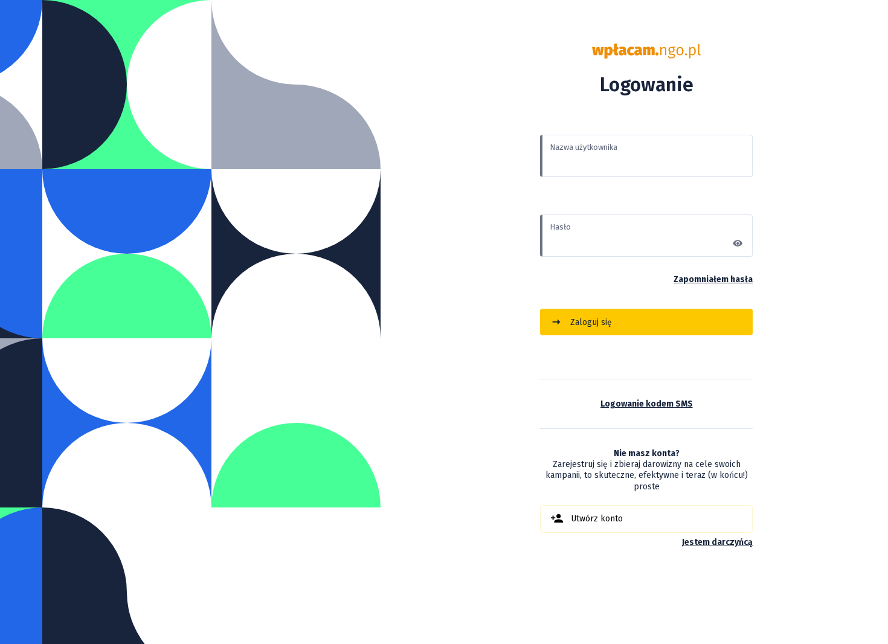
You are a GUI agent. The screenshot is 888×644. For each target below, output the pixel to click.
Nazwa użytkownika (583, 147)
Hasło (560, 226)
